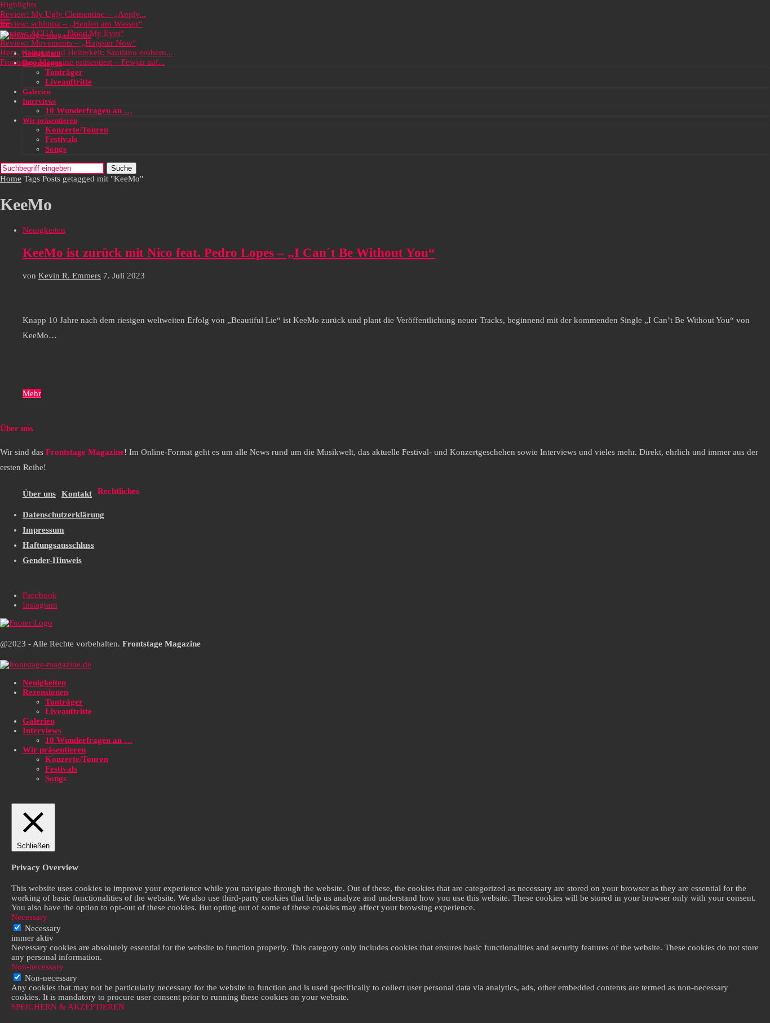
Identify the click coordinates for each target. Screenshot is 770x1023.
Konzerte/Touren (76, 129)
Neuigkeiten (41, 53)
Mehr (32, 393)
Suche (121, 168)
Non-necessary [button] (37, 966)
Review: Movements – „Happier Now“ (68, 42)
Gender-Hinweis (52, 560)
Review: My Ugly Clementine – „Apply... (73, 14)
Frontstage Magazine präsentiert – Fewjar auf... (82, 62)
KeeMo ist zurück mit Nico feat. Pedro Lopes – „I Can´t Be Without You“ (229, 253)
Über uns (39, 493)
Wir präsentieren (50, 120)
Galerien (37, 91)
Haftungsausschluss (58, 545)
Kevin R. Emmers (69, 275)
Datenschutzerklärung (63, 514)
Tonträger (64, 72)
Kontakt (76, 493)
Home (10, 178)
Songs (56, 148)
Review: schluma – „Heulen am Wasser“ (71, 23)
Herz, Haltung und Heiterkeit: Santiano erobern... (86, 52)
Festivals (61, 139)
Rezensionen (42, 63)
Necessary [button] (29, 917)
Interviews (39, 101)
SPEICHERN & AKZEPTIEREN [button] (68, 1006)
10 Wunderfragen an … (88, 110)
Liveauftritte (68, 81)
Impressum (43, 529)
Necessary (43, 928)
